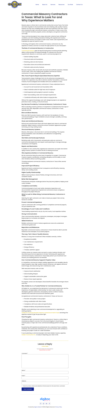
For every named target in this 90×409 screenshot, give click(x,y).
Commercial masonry (28, 50)
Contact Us (79, 4)
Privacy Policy (58, 407)
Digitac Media (37, 407)
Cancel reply (45, 346)
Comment (25, 353)
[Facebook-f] (49, 403)
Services (53, 4)
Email (23, 375)
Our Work (70, 4)
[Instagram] (40, 403)
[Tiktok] (43, 403)
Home (37, 4)
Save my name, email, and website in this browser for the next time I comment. (44, 386)
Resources (61, 4)
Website (24, 381)
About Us (44, 4)
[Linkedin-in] (46, 403)
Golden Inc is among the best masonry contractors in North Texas (40, 312)
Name (24, 370)
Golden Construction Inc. (29, 335)
